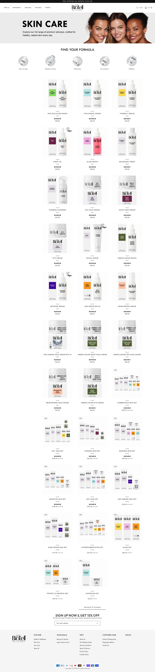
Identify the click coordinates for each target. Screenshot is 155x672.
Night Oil (57, 162)
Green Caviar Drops (127, 258)
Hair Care (37, 645)
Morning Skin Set (127, 451)
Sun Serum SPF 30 (92, 306)
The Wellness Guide (86, 642)
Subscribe (97, 623)
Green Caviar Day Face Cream (127, 354)
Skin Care (37, 642)
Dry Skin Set (92, 499)
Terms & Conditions (85, 645)
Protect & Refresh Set (57, 593)
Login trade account (63, 642)
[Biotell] (77, 8)
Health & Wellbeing (40, 639)
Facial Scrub (92, 258)
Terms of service (85, 648)
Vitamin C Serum (127, 113)
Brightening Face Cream (57, 403)
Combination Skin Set (127, 403)
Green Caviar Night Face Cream (92, 354)
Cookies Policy (84, 654)
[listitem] (23, 62)
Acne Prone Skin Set (57, 547)
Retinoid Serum (57, 306)
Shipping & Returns (108, 642)
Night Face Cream (127, 210)
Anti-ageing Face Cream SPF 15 (57, 354)
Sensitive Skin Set (57, 499)
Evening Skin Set (92, 451)
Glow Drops (92, 162)
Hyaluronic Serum (92, 113)
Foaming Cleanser (57, 210)
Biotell (57, 111)
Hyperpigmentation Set (92, 547)
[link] (77, 28)
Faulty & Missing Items (109, 639)
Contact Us (106, 645)
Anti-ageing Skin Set (127, 499)
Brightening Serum (127, 306)
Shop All (36, 648)
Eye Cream (57, 258)
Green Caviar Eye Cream (92, 403)
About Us (82, 639)
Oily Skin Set (57, 451)
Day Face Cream (92, 210)
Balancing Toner (127, 162)
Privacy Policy (84, 651)
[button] (57, 119)
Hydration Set (92, 593)
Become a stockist (62, 639)
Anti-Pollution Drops (58, 113)
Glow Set (127, 547)
